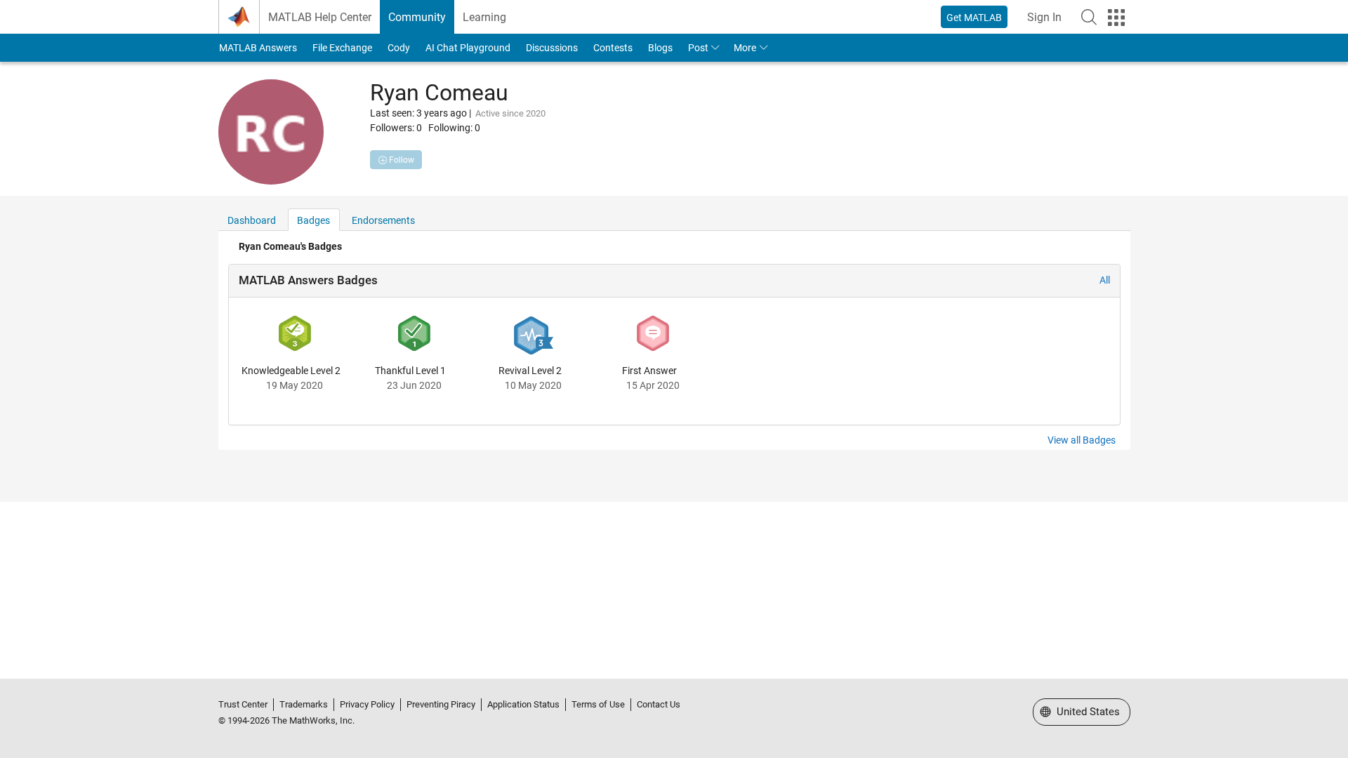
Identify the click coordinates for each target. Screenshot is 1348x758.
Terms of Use (598, 704)
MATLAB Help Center (319, 17)
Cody (399, 47)
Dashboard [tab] (251, 220)
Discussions (552, 47)
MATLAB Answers (258, 47)
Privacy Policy (367, 704)
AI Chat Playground (467, 47)
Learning (484, 17)
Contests (613, 47)
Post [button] (698, 47)
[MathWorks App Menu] (1116, 17)
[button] (1089, 17)
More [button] (745, 47)
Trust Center (242, 704)
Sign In (1044, 17)
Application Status (523, 704)
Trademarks (303, 704)
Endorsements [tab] (383, 220)
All (1104, 280)
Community (417, 17)
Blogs (660, 47)
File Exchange (342, 47)
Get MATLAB (974, 17)
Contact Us (658, 704)
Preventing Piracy (441, 704)
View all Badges (1082, 440)
